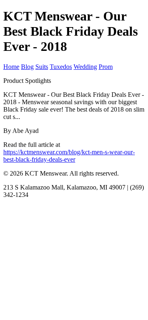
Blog (27, 66)
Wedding (85, 66)
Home (11, 66)
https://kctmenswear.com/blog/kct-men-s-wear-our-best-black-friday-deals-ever (69, 156)
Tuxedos (61, 66)
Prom (106, 66)
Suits (41, 66)
